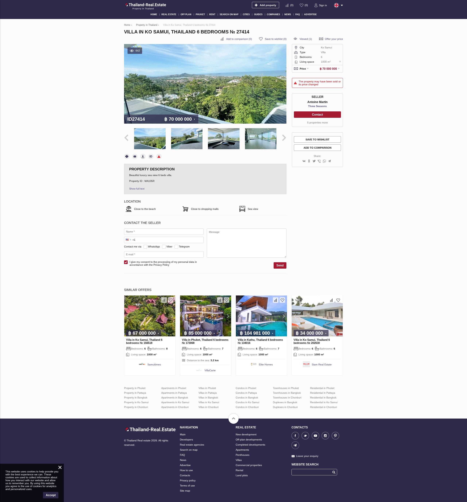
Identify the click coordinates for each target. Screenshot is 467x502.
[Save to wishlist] (170, 300)
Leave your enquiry (307, 456)
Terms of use (187, 485)
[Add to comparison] (164, 300)
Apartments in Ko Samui (175, 402)
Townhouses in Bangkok (287, 392)
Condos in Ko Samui (247, 402)
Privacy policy (188, 480)
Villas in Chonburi (208, 407)
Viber (169, 246)
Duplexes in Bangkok (285, 402)
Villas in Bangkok (208, 397)
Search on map (189, 449)
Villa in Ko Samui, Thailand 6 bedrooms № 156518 (144, 341)
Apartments (242, 449)
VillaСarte (210, 370)
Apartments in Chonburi (175, 407)
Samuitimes (154, 364)
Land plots (242, 475)
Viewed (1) (306, 38)
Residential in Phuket (322, 388)
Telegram (184, 246)
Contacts (185, 475)
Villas (239, 460)
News (183, 460)
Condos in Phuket (246, 388)
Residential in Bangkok (323, 397)
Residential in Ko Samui (323, 402)
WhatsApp (154, 246)
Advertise (185, 465)
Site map (185, 490)
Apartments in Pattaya (174, 392)
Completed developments (250, 444)
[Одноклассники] (309, 161)
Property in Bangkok (135, 397)
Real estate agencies (192, 444)
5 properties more (317, 122)
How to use (186, 470)
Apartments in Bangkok (174, 397)
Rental (239, 470)
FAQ (182, 454)
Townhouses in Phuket (286, 388)
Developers (186, 439)
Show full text (136, 188)
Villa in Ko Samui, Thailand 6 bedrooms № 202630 (312, 341)
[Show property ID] (151, 156)
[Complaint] (159, 156)
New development (246, 434)
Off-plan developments (249, 439)
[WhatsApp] (324, 161)
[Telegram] (329, 161)
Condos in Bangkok (247, 397)
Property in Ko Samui (136, 402)
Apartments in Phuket (173, 388)
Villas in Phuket (207, 388)
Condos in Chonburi (247, 407)
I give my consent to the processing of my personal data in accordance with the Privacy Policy (163, 263)
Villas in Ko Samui (208, 402)
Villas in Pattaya (207, 392)
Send (280, 265)
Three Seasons (317, 106)
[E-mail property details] (135, 156)
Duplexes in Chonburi (285, 407)
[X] (314, 161)
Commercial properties (249, 465)
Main (183, 434)
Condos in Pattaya (246, 392)
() (292, 5)
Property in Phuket (134, 388)
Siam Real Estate (322, 364)
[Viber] (319, 161)
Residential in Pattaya (322, 392)
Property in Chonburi (136, 407)
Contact (317, 114)
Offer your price (334, 38)
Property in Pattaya (135, 392)
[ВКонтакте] (304, 161)
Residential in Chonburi (323, 407)
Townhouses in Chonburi (287, 397)
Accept (51, 495)
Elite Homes (266, 364)
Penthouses (242, 454)
